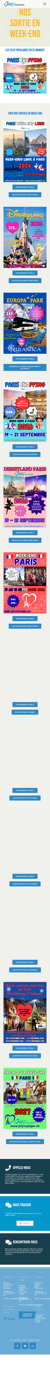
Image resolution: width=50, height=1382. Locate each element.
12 (39, 92)
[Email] (32, 1346)
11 (37, 92)
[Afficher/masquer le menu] (45, 4)
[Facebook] (17, 1346)
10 (34, 92)
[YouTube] (25, 1346)
